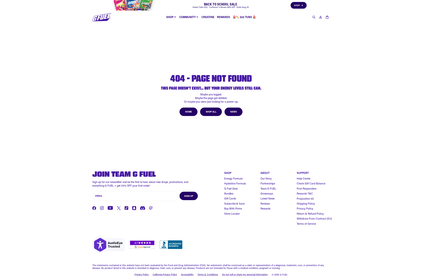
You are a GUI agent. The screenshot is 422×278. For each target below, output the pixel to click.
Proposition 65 (305, 198)
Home (188, 111)
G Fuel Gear (231, 188)
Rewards (265, 208)
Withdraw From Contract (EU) (314, 218)
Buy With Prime (233, 208)
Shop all (211, 111)
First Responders (306, 188)
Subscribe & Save (234, 203)
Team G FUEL (268, 188)
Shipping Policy (306, 203)
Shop (298, 5)
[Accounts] (320, 17)
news (233, 111)
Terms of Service (306, 223)
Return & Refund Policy (310, 213)
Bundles (228, 193)
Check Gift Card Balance (311, 183)
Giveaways (266, 193)
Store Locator (232, 213)
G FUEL (284, 274)
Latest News (267, 198)
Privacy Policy (305, 208)
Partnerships (267, 183)
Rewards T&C (305, 193)
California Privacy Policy (165, 274)
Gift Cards (230, 198)
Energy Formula (233, 178)
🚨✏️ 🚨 (244, 17)
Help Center (304, 178)
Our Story (266, 178)
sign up (188, 195)
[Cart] (327, 17)
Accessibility (187, 274)
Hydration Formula (235, 183)
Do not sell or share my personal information (245, 274)
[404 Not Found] (101, 17)
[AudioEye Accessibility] (108, 244)
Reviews (265, 203)
